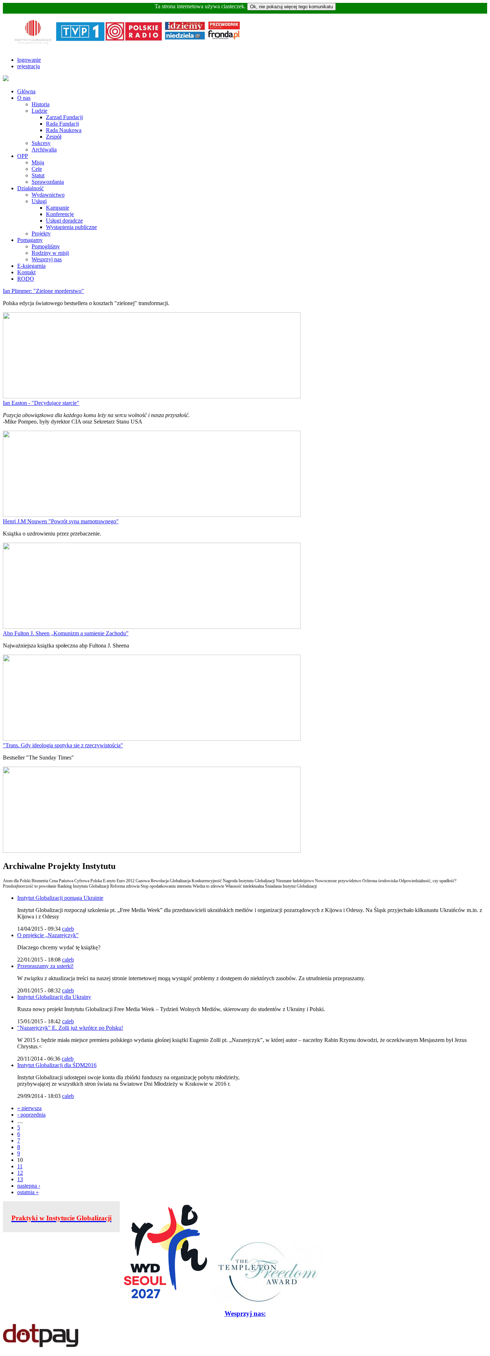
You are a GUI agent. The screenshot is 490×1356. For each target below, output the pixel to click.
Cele (37, 169)
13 (20, 1179)
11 (20, 1166)
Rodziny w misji (50, 253)
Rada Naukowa (63, 130)
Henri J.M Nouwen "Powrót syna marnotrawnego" (61, 521)
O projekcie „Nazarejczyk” (48, 935)
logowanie (29, 60)
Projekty (41, 233)
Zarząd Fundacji (64, 117)
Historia (41, 104)
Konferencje (60, 214)
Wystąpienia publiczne (71, 227)
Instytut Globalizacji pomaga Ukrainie (60, 898)
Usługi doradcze (64, 221)
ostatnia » (28, 1192)
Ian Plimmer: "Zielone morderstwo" (43, 291)
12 (20, 1173)
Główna (26, 91)
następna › (28, 1186)
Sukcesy (41, 143)
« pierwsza (29, 1108)
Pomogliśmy (46, 246)
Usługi (39, 201)
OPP (22, 156)
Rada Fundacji (62, 124)
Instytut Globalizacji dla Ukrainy (54, 997)
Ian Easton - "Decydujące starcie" (41, 403)
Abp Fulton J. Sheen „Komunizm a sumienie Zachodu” (65, 633)
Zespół (53, 137)
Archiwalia (44, 149)
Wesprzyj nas (47, 259)
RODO (25, 279)
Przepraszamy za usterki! (45, 966)
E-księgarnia (31, 266)
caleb (68, 929)
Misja (38, 162)
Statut (38, 175)
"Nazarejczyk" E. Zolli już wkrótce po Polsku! (70, 1028)
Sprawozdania (48, 182)
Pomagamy (30, 240)
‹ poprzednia (31, 1115)
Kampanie (57, 208)
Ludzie (39, 111)
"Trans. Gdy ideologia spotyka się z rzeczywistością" (63, 745)
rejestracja (28, 66)
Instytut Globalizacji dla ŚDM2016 (56, 1065)
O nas (23, 98)
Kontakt (26, 272)
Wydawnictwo (48, 195)
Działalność (30, 188)
